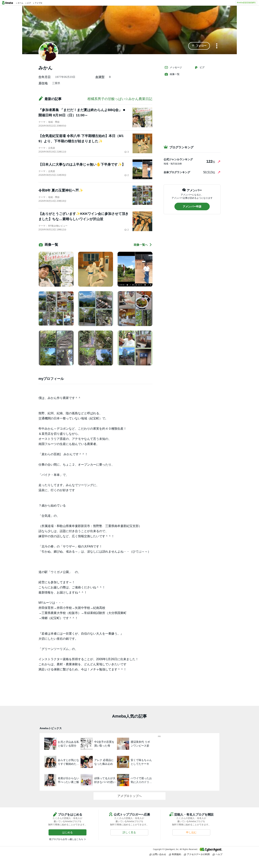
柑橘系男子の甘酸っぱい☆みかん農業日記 (119, 99)
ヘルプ (219, 854)
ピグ (202, 67)
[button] (199, 46)
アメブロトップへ (129, 796)
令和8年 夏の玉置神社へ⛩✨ (60, 190)
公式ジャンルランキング (178, 159)
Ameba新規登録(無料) (246, 2)
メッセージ (176, 67)
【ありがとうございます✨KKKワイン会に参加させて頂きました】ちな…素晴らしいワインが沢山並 (83, 216)
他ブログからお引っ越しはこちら (66, 839)
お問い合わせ (159, 854)
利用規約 (176, 854)
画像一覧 (175, 74)
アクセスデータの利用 (198, 854)
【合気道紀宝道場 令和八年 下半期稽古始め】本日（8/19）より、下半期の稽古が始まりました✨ (81, 138)
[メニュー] (217, 46)
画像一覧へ (141, 244)
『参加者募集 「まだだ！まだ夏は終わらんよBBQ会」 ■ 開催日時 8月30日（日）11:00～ (81, 112)
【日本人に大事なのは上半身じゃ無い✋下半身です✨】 (81, 164)
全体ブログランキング (177, 172)
